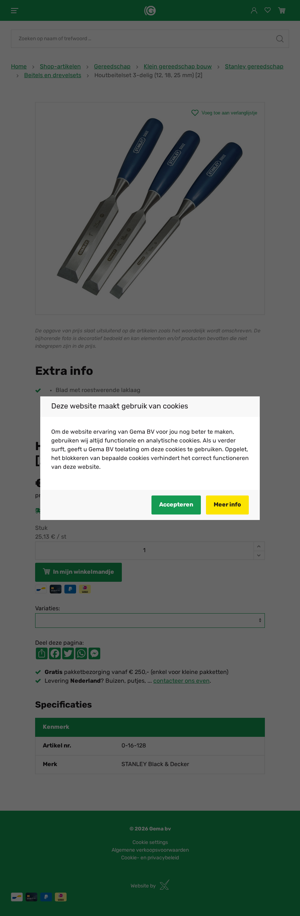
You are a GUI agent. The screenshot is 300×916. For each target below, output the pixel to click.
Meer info (227, 505)
